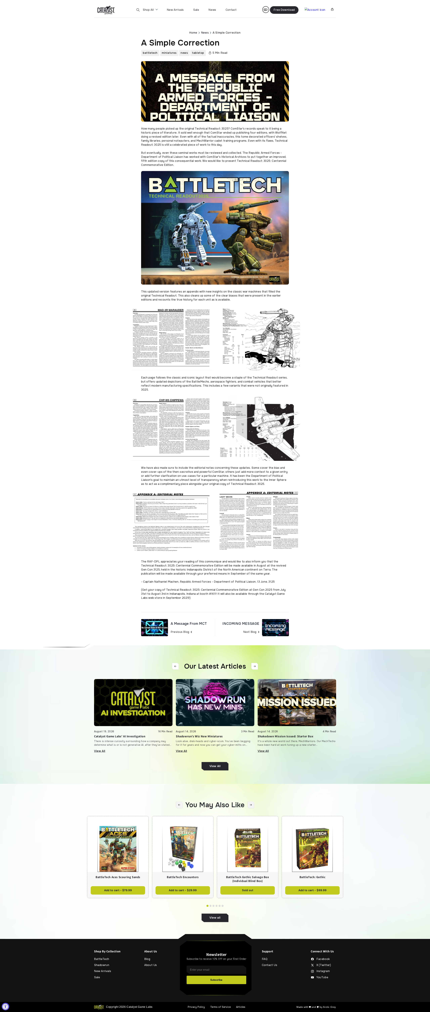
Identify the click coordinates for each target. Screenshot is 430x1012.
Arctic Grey (329, 1007)
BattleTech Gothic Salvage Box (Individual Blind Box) (247, 879)
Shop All (148, 10)
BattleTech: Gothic (312, 877)
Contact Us (269, 965)
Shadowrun (101, 965)
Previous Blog (180, 632)
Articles (240, 1006)
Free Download (284, 10)
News (212, 10)
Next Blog (249, 632)
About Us (150, 965)
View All (99, 751)
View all (215, 917)
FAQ (265, 959)
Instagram (323, 971)
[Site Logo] (106, 10)
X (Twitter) (323, 965)
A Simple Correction (227, 32)
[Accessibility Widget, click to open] (5, 1006)
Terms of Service (220, 1006)
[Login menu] (266, 9)
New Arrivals (175, 10)
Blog (147, 959)
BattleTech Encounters (183, 877)
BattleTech (101, 959)
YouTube (322, 977)
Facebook (323, 959)
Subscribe (216, 979)
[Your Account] (315, 10)
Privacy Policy (196, 1006)
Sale (196, 10)
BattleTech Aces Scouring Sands (118, 877)
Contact (231, 10)
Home (193, 32)
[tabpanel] (118, 857)
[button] (138, 10)
